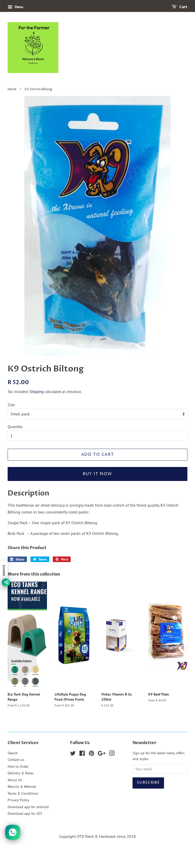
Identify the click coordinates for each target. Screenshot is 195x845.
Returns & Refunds (22, 786)
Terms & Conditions (23, 793)
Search (13, 753)
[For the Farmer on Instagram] (112, 754)
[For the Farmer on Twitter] (73, 754)
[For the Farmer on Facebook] (82, 754)
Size (11, 404)
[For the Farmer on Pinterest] (91, 754)
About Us (15, 780)
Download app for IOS (25, 813)
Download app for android (28, 807)
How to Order (18, 766)
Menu (18, 7)
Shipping (36, 391)
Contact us (16, 759)
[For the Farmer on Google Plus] (101, 754)
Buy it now (97, 474)
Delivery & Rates (21, 773)
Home (12, 89)
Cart (182, 7)
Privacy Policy (18, 800)
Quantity (15, 426)
